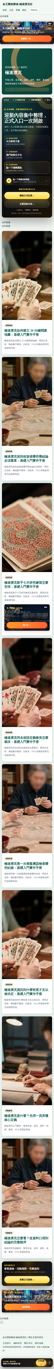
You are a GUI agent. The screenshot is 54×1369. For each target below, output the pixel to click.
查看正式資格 (27, 1279)
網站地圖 (39, 1343)
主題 (11, 10)
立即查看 (41, 1362)
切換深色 (34, 10)
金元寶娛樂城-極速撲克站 (17, 4)
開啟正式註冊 (27, 195)
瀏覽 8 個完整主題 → (14, 89)
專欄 (18, 10)
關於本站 (28, 1343)
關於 (24, 10)
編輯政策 (17, 1343)
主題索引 (7, 1343)
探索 (5, 10)
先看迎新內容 (27, 204)
